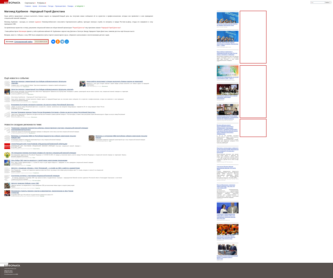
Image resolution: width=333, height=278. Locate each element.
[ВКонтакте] (53, 42)
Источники (42, 6)
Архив (35, 6)
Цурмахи (38, 22)
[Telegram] (62, 42)
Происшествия (60, 6)
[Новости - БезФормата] (10, 2)
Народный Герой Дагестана (111, 28)
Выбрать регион (8, 272)
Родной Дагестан (78, 28)
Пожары (70, 6)
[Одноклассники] (58, 42)
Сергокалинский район (23, 42)
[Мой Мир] (67, 42)
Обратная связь (8, 270)
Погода (50, 6)
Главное (28, 6)
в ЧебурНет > (80, 6)
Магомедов (22, 31)
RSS (17, 274)
